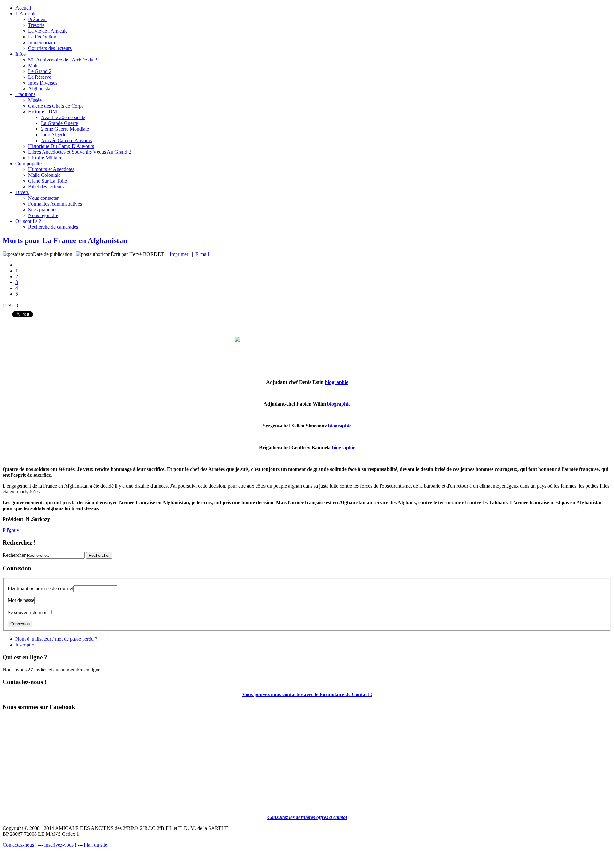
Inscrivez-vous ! (60, 845)
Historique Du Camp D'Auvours (61, 146)
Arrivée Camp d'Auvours (66, 140)
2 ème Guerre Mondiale (65, 129)
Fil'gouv (11, 530)
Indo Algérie (53, 134)
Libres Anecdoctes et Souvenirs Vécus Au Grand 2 (79, 152)
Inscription (26, 644)
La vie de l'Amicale (47, 31)
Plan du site (95, 845)
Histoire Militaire (45, 157)
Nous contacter (43, 198)
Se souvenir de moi (27, 612)
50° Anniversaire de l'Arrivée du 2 (62, 59)
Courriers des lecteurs (50, 48)
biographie (336, 382)
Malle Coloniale (44, 175)
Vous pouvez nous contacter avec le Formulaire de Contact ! (307, 694)
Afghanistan (40, 88)
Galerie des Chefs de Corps (55, 106)
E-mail (201, 254)
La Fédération (42, 36)
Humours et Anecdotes (51, 169)
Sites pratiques (42, 209)
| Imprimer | (179, 254)
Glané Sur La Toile (47, 180)
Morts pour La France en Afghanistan (65, 240)
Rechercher (14, 555)
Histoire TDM (42, 111)
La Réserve (39, 77)
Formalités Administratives (55, 204)
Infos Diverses (42, 82)
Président (37, 19)
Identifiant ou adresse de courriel (40, 588)
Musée (35, 100)
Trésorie (36, 25)
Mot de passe (21, 600)
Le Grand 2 (39, 71)
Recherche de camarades (53, 227)
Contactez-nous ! (20, 845)
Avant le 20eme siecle (63, 117)
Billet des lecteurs (46, 186)
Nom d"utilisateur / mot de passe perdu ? (56, 639)
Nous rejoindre (43, 215)
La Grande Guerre (59, 123)
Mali (32, 65)
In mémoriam (41, 42)
